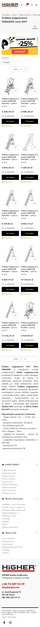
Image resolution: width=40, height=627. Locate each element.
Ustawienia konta (8, 541)
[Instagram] (10, 622)
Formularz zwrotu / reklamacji (13, 507)
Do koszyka (10, 121)
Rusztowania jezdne (9, 473)
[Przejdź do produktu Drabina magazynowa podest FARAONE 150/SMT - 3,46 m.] (29, 86)
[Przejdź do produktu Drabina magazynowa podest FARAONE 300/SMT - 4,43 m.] (10, 198)
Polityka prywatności (9, 513)
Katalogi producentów (10, 527)
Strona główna (6, 15)
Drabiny (14, 15)
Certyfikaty (5, 550)
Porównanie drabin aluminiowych (13, 510)
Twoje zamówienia (8, 538)
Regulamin (5, 521)
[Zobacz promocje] (20, 46)
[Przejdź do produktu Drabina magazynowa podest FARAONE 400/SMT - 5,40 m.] (10, 254)
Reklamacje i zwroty (9, 516)
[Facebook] (4, 622)
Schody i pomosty (8, 479)
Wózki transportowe (9, 490)
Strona (16, 69)
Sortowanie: (5, 58)
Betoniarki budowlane (9, 484)
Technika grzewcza (9, 493)
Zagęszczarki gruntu (9, 487)
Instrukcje (5, 553)
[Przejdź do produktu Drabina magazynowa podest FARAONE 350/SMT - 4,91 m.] (29, 198)
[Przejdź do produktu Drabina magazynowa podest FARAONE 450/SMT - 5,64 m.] (29, 254)
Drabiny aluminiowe (24, 15)
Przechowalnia (7, 544)
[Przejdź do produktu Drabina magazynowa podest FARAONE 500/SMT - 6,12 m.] (10, 310)
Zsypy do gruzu (7, 481)
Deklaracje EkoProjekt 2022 (12, 547)
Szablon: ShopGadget (9, 617)
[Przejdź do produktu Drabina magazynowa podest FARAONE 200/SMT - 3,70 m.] (10, 142)
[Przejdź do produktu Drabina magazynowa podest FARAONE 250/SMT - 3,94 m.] (29, 142)
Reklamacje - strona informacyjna (13, 504)
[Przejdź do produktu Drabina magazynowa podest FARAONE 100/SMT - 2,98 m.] (10, 86)
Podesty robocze (8, 476)
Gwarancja (6, 518)
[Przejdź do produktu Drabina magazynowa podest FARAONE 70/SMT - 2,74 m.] (29, 310)
